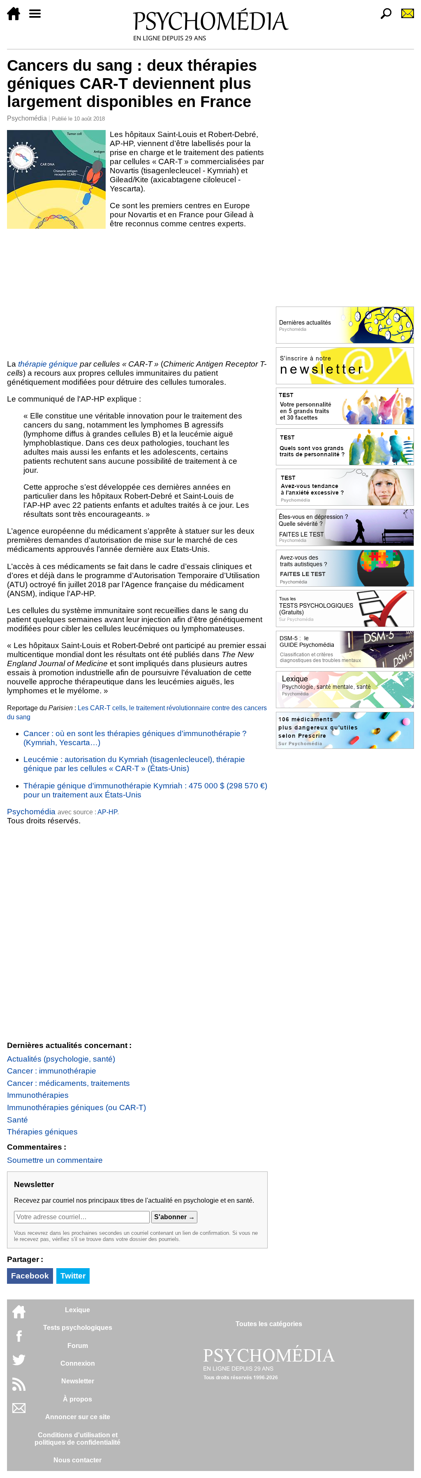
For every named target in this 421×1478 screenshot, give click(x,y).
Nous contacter (77, 1460)
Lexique (77, 1309)
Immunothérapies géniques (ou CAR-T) (76, 1107)
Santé (17, 1119)
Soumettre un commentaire (55, 1160)
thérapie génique (48, 364)
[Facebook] (18, 1339)
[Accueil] (17, 17)
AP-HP (107, 812)
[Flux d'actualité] (18, 1388)
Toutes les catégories (269, 1323)
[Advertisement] (137, 293)
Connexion (77, 1363)
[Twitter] (18, 1364)
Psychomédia (27, 118)
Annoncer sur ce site (77, 1416)
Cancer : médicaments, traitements (68, 1083)
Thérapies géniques (42, 1131)
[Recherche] (383, 17)
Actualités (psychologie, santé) (61, 1059)
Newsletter (77, 1381)
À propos (77, 1399)
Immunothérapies (38, 1095)
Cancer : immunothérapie (51, 1071)
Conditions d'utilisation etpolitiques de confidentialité (77, 1439)
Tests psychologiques (77, 1327)
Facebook (30, 1275)
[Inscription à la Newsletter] (404, 17)
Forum (77, 1345)
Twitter (73, 1275)
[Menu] (38, 17)
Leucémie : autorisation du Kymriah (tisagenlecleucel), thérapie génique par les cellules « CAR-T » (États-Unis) (134, 764)
